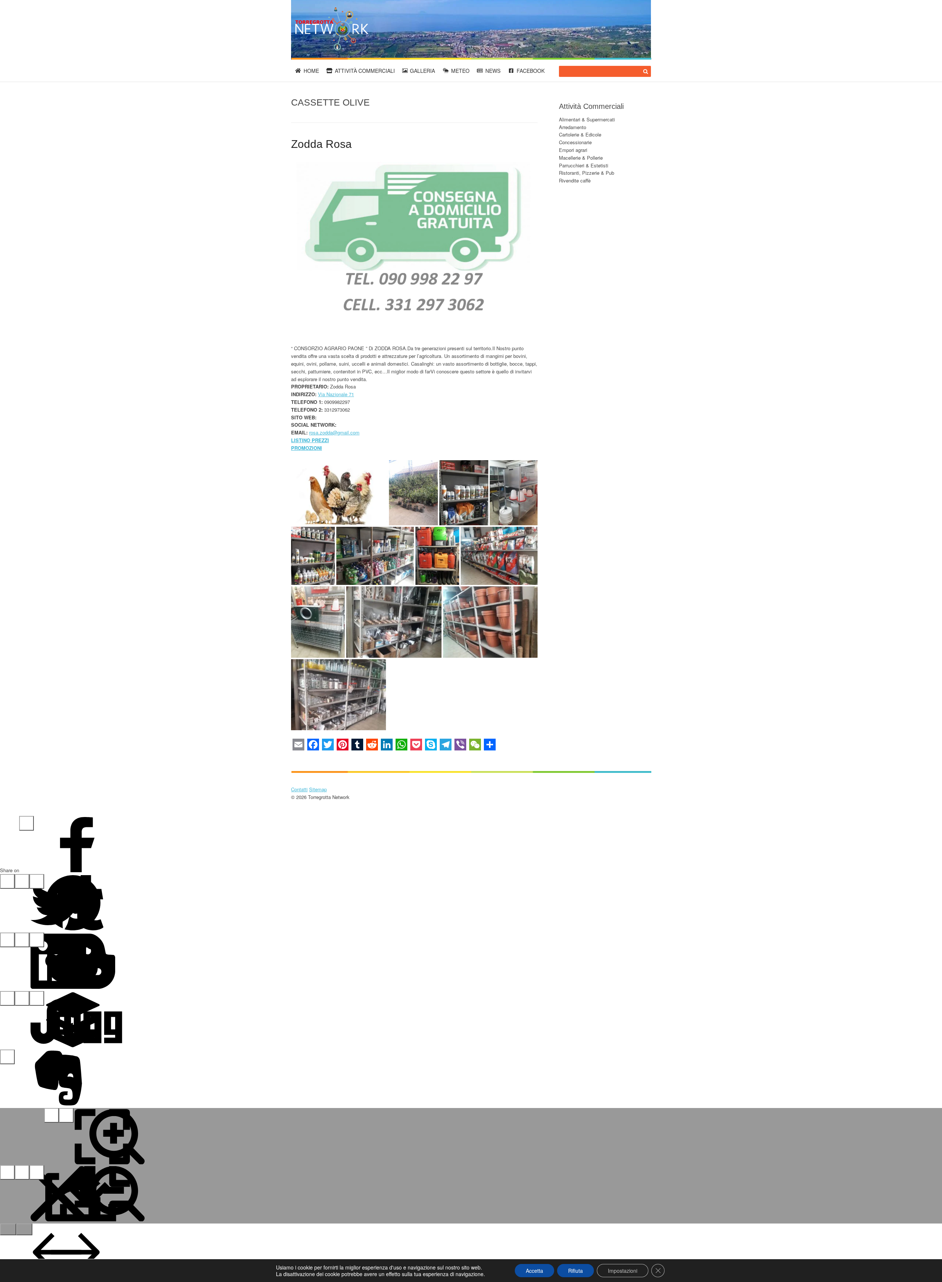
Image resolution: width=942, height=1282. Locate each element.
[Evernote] (7, 1057)
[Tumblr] (36, 881)
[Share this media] (22, 1172)
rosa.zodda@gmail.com (334, 432)
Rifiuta (575, 1270)
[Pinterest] (22, 881)
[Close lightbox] (7, 1172)
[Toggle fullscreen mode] (51, 1115)
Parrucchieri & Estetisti (583, 165)
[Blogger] (36, 940)
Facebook (531, 70)
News (492, 70)
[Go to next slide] (24, 1229)
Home (311, 70)
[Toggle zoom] (66, 1115)
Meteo (460, 70)
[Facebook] (26, 823)
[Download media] (36, 1172)
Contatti (299, 789)
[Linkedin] (7, 940)
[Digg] (36, 998)
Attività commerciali (365, 70)
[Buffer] (22, 998)
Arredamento (572, 127)
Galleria (422, 70)
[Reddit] (22, 940)
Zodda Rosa (321, 144)
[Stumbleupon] (7, 998)
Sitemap (318, 789)
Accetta (534, 1270)
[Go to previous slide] (8, 1229)
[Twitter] (7, 881)
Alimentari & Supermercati (587, 119)
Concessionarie (575, 142)
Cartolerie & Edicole (580, 134)
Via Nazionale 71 (336, 394)
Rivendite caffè (575, 180)
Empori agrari (573, 149)
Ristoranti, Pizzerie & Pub (586, 172)
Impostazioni (622, 1270)
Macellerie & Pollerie (581, 157)
